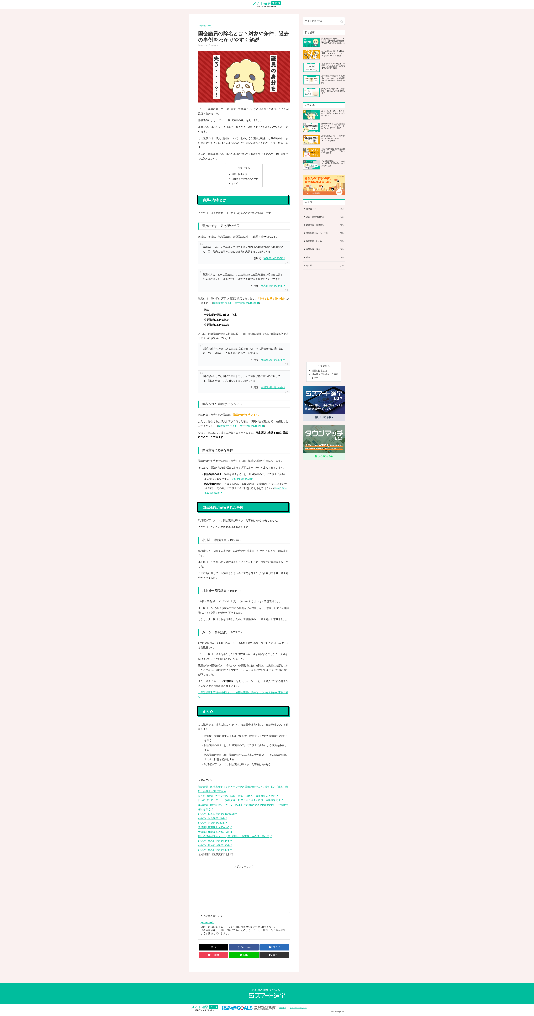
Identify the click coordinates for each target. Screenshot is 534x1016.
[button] (274, 955)
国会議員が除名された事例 (245, 178)
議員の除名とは (239, 174)
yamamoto (207, 922)
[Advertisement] (244, 888)
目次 (239, 168)
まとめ (235, 183)
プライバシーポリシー (298, 1008)
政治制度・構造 (205, 26)
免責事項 (282, 1008)
